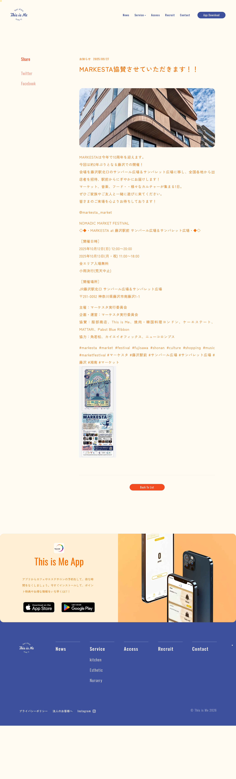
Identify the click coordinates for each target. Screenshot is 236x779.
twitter (26, 73)
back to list (147, 487)
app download (211, 15)
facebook (28, 83)
